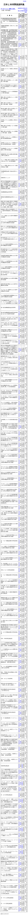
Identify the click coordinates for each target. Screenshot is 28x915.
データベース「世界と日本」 (8, 8)
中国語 (22, 766)
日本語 (19, 21)
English (24, 1)
